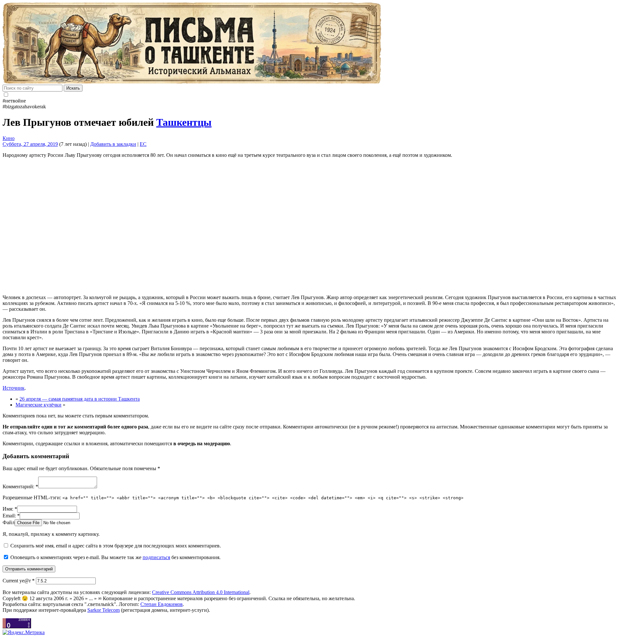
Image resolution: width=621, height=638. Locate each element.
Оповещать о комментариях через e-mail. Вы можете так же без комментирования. (115, 557)
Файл (9, 522)
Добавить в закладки (113, 144)
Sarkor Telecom (103, 610)
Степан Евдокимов (161, 604)
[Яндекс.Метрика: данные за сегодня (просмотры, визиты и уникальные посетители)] (24, 632)
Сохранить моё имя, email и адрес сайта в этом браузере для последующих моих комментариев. (115, 545)
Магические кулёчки (38, 404)
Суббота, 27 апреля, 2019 (30, 144)
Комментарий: (20, 486)
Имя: (10, 509)
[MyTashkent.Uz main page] (310, 44)
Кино (9, 138)
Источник (14, 388)
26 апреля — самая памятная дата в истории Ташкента (79, 399)
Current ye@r (19, 580)
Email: (11, 515)
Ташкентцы (184, 122)
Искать (73, 88)
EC (143, 144)
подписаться (156, 557)
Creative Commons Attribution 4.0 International (200, 592)
